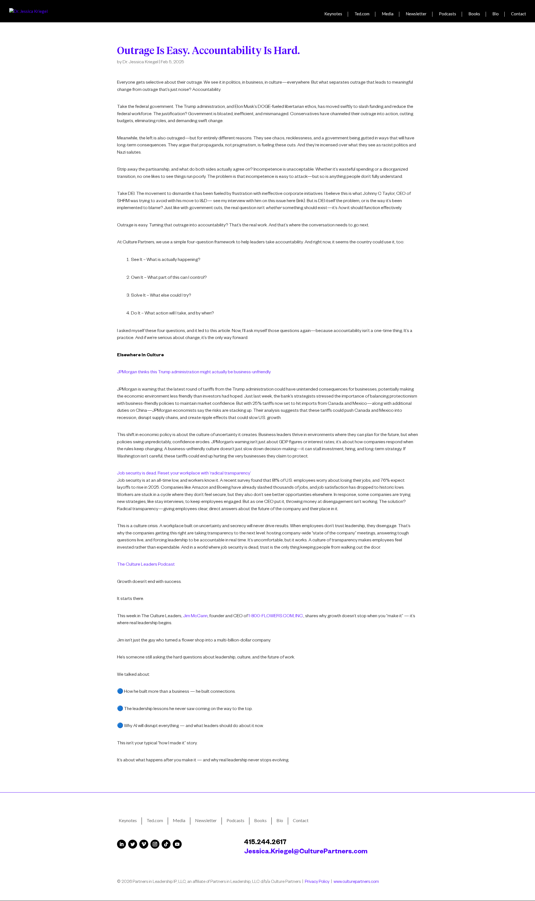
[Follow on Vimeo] (143, 844)
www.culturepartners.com (356, 882)
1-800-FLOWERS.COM (271, 616)
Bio (495, 14)
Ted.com (361, 14)
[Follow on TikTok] (166, 844)
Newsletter (416, 14)
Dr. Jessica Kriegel (140, 62)
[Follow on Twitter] (132, 844)
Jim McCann (195, 616)
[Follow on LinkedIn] (121, 844)
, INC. (298, 616)
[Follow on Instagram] (154, 844)
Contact (518, 14)
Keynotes (333, 14)
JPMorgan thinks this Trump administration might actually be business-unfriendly (194, 372)
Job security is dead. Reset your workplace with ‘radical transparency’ (184, 473)
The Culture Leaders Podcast (146, 565)
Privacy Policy (317, 882)
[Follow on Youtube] (177, 844)
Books (474, 14)
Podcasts (447, 14)
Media (387, 14)
